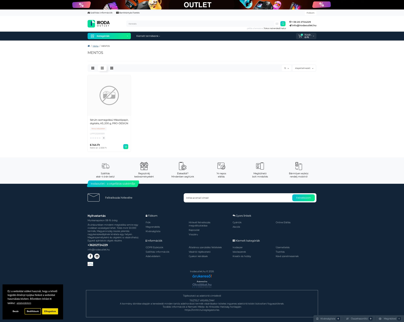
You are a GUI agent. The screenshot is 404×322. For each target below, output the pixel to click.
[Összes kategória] (276, 23)
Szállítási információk (101, 12)
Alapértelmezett (303, 68)
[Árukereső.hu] (202, 275)
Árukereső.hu (202, 282)
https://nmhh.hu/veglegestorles (202, 310)
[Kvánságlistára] (116, 115)
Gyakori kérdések (198, 256)
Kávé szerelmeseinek (287, 256)
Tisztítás (280, 251)
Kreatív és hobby (242, 256)
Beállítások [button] (33, 311)
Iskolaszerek (239, 251)
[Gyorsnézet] (102, 115)
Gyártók (237, 222)
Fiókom (311, 13)
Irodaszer (238, 247)
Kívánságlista (153, 231)
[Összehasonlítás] (109, 115)
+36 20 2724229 (301, 21)
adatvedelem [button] (24, 303)
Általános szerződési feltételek (205, 247)
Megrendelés (153, 226)
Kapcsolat (194, 230)
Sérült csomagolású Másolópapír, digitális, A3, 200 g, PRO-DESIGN (109, 121)
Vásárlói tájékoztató (200, 251)
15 (285, 68)
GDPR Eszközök (154, 247)
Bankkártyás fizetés (129, 12)
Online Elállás (283, 222)
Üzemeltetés (283, 247)
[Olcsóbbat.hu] (202, 285)
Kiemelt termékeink (147, 36)
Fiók (148, 222)
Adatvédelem (153, 256)
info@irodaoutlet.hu (303, 25)
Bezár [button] (16, 311)
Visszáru (193, 234)
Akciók (236, 226)
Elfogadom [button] (50, 311)
